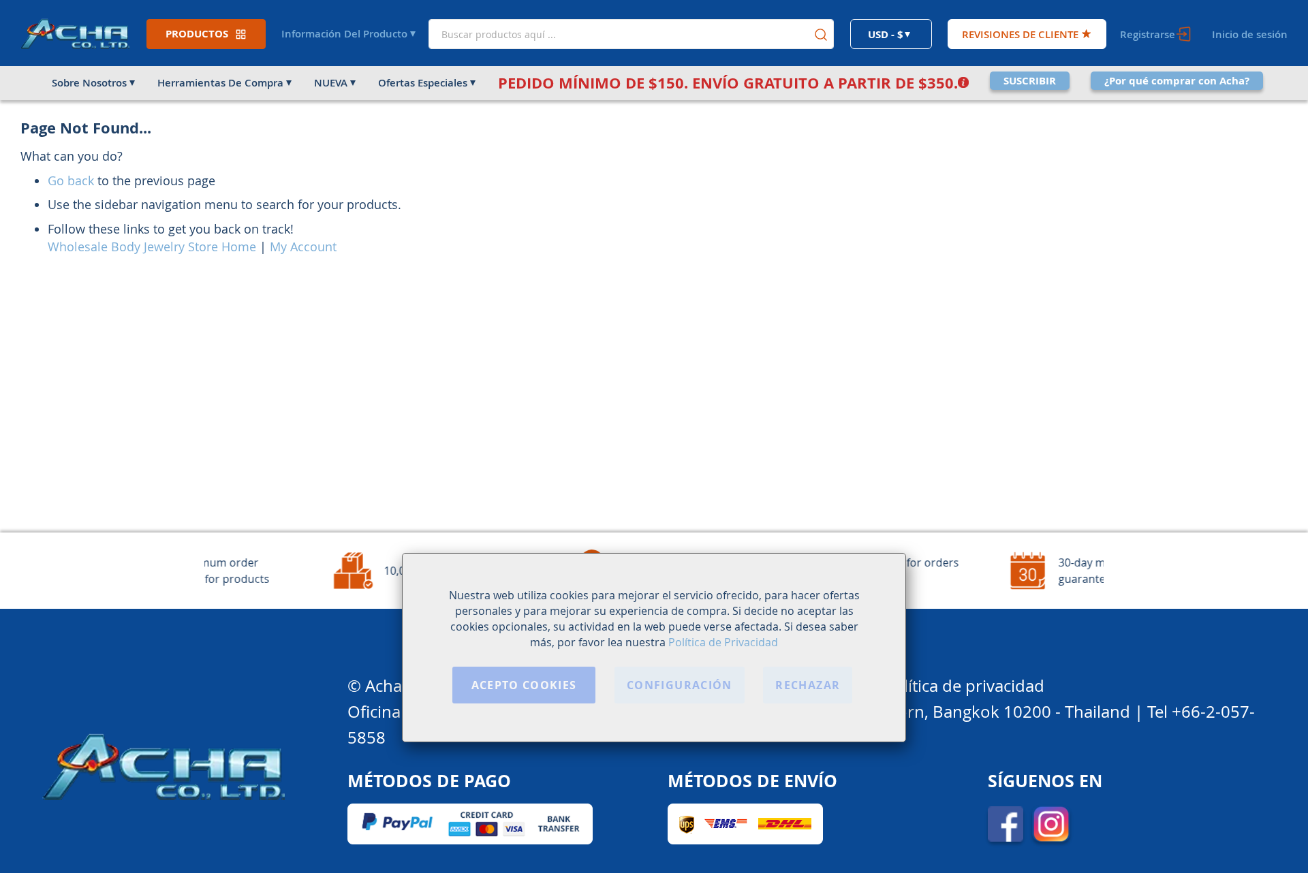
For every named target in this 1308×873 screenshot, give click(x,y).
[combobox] (631, 34)
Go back (71, 180)
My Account (303, 246)
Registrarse (1147, 34)
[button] (891, 34)
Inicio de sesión (1250, 34)
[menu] (654, 83)
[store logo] (74, 33)
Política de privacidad (964, 686)
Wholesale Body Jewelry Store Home (152, 246)
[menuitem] (93, 83)
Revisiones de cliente (1020, 34)
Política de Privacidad (723, 642)
